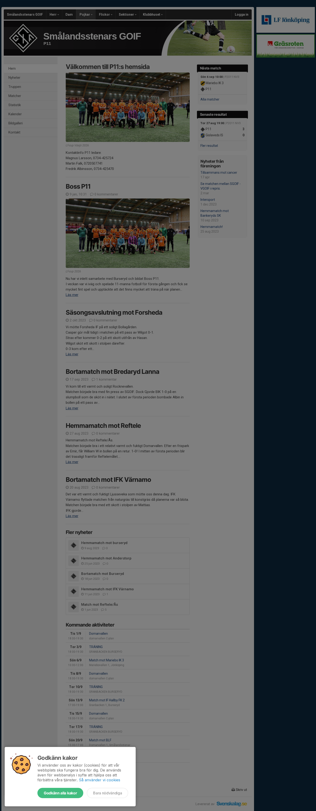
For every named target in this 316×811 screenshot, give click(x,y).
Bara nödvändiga (107, 793)
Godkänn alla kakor (60, 793)
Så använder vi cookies (99, 780)
